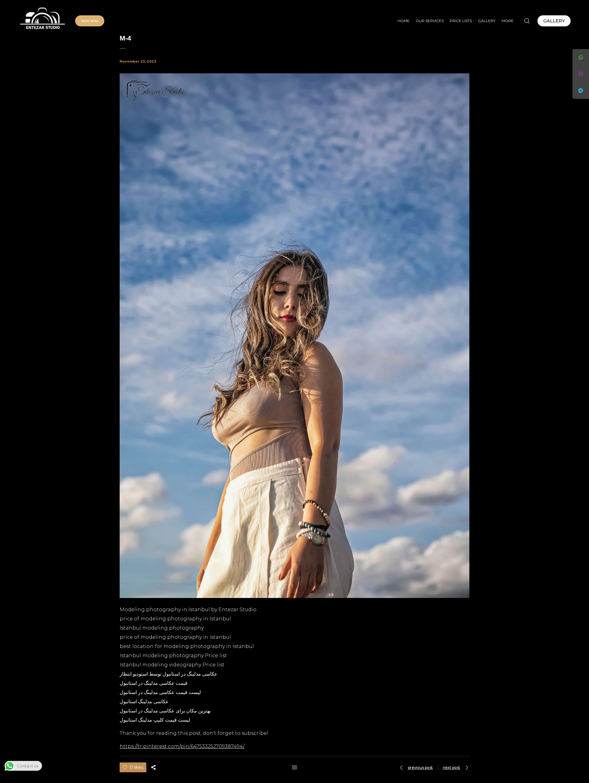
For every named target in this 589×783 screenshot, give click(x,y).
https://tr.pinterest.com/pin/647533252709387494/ (182, 746)
